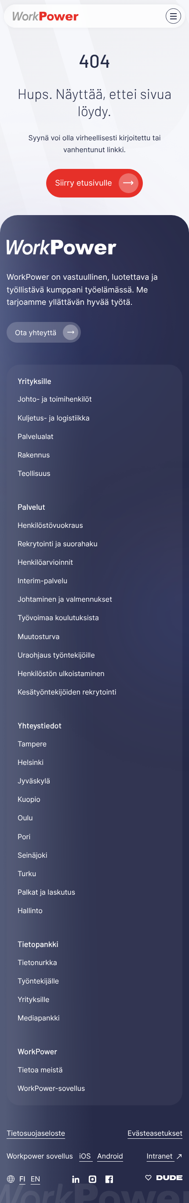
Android (110, 1156)
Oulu (25, 817)
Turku (27, 873)
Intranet (160, 1156)
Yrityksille (33, 999)
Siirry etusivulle (83, 183)
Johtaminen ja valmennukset (65, 599)
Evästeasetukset (154, 1133)
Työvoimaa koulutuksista (58, 617)
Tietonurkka (37, 962)
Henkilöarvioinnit (45, 562)
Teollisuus (34, 473)
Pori (24, 836)
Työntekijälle (38, 980)
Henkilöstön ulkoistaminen (61, 673)
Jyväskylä (34, 780)
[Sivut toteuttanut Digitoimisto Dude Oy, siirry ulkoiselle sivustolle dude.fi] (163, 1178)
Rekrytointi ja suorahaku (58, 543)
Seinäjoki (32, 855)
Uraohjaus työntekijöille (56, 655)
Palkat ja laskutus (46, 892)
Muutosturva (38, 636)
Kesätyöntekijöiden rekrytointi (67, 691)
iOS (86, 1156)
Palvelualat (36, 436)
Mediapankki (39, 1017)
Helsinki (31, 762)
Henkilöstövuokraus (50, 525)
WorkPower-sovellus (51, 1088)
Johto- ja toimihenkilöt (55, 399)
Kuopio (29, 799)
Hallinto (30, 910)
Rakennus (34, 454)
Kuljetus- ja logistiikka (54, 417)
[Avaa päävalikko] (173, 16)
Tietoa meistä (40, 1069)
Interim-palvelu (42, 580)
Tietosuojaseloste (36, 1133)
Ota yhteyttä (35, 332)
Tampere (32, 743)
